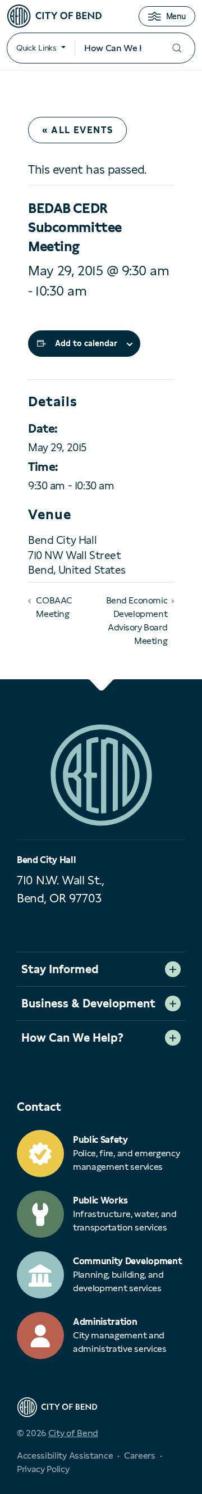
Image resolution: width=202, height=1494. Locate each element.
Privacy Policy (43, 1469)
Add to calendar (86, 343)
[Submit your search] (177, 48)
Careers (139, 1455)
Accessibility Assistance (65, 1455)
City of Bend (73, 1433)
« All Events (77, 130)
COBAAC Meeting (54, 607)
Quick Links (36, 47)
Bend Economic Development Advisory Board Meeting (137, 620)
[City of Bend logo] (54, 16)
